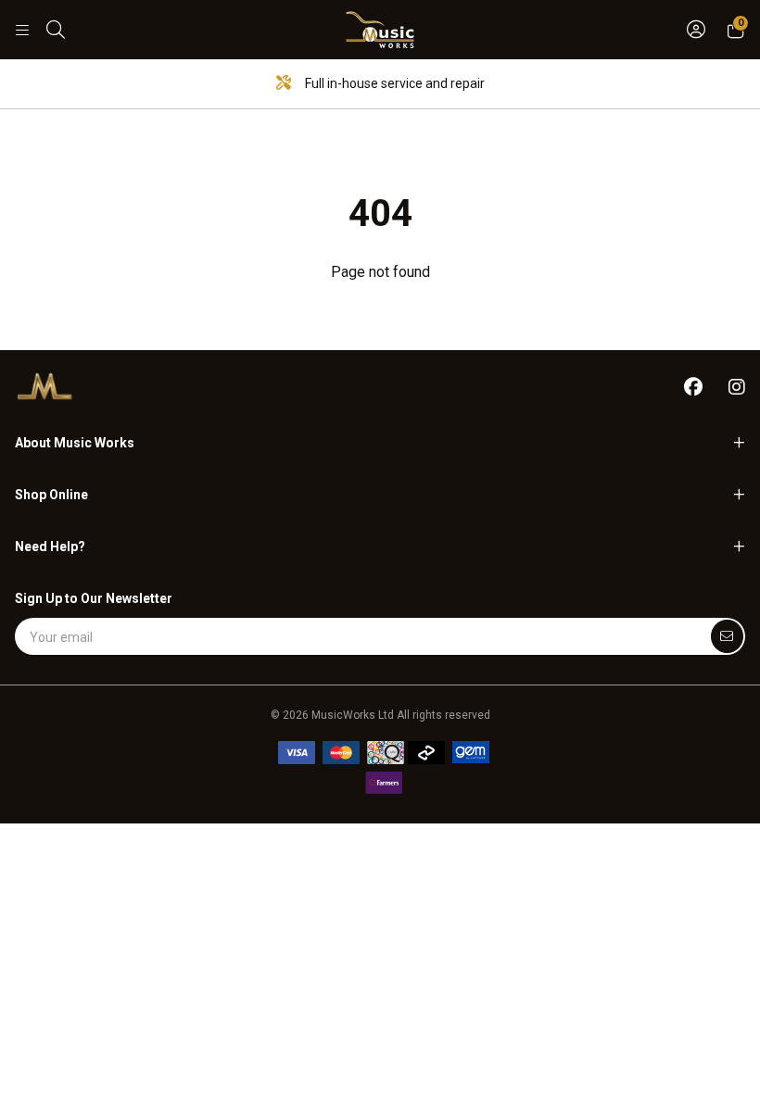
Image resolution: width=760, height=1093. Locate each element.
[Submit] (727, 636)
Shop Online (51, 494)
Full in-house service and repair (393, 83)
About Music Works (74, 442)
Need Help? (50, 546)
